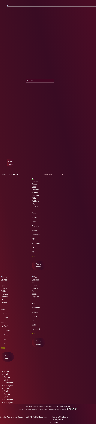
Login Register (10, 162)
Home (6, 371)
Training (7, 377)
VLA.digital (8, 385)
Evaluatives (8, 383)
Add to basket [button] (38, 265)
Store (6, 380)
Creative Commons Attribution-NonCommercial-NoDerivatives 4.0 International (42, 409)
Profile (6, 374)
